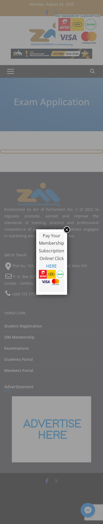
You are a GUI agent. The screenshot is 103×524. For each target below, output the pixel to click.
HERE (51, 266)
